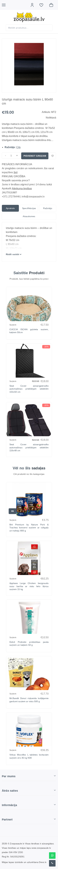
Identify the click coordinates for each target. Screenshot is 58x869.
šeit (15, 172)
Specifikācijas (29, 208)
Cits (18, 147)
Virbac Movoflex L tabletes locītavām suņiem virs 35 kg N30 (29, 756)
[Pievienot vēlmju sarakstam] (52, 155)
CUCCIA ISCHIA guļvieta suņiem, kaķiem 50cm (29, 331)
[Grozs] (52, 5)
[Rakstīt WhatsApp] (52, 855)
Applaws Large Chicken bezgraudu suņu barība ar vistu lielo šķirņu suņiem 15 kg (29, 586)
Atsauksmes (29, 216)
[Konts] (33, 5)
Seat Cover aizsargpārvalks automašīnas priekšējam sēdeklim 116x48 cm (29, 447)
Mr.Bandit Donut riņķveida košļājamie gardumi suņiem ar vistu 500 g (29, 700)
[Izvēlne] (5, 5)
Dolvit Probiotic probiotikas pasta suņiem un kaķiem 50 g (29, 643)
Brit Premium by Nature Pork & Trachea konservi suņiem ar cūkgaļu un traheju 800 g (29, 527)
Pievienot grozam (35, 156)
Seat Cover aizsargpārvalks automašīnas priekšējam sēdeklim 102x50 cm (29, 389)
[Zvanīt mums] (52, 863)
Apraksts (10, 208)
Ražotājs (47, 208)
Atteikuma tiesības (22, 188)
